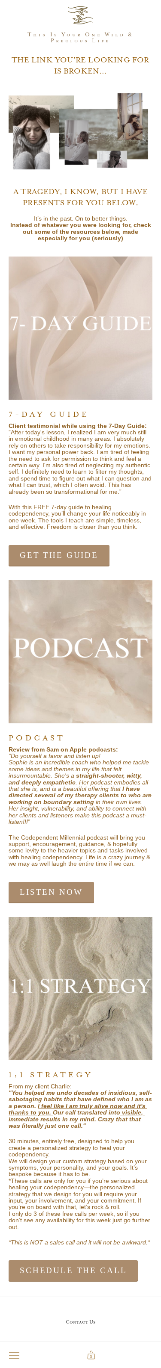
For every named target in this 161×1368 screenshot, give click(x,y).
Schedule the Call (73, 1270)
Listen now (51, 891)
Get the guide (59, 555)
